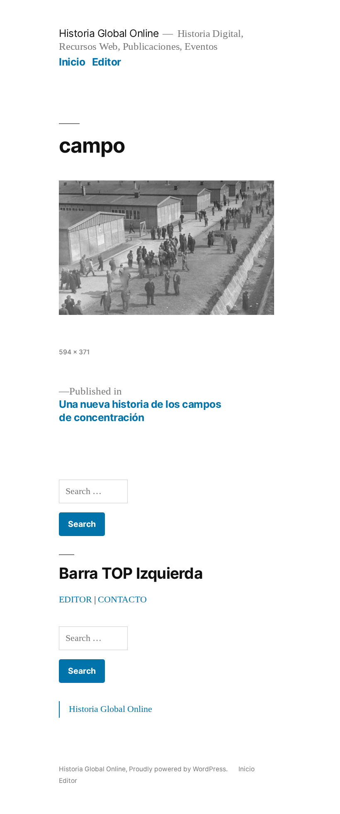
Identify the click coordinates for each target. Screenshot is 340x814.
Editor (106, 62)
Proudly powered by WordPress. (179, 769)
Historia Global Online (108, 33)
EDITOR (75, 599)
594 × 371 (74, 352)
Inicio (72, 62)
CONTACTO (122, 599)
